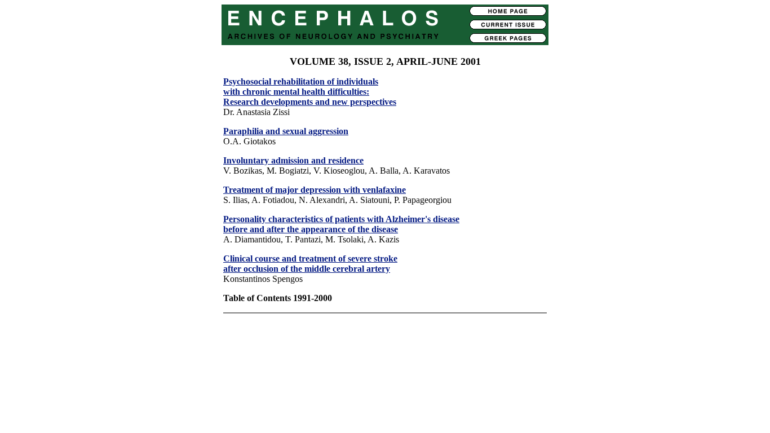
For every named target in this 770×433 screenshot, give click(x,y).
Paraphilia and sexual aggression (285, 131)
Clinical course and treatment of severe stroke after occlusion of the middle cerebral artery (310, 263)
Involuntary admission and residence (293, 160)
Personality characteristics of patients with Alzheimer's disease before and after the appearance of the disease (341, 224)
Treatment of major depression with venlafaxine (314, 190)
